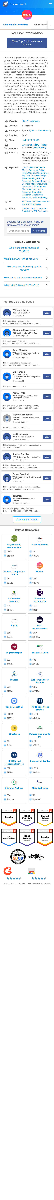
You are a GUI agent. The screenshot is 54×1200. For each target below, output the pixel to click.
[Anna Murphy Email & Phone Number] (7, 354)
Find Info (40, 230)
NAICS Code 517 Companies (35, 211)
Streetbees (14, 734)
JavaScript (27, 145)
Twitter (44, 145)
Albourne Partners (14, 788)
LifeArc (39, 571)
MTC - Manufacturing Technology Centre (39, 628)
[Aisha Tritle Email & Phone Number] (7, 397)
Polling (42, 170)
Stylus (14, 625)
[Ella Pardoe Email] (7, 377)
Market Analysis (29, 189)
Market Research (30, 170)
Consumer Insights (39, 175)
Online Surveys (39, 186)
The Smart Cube (40, 653)
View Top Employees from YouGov (27, 43)
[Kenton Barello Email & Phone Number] (7, 457)
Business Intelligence (31, 184)
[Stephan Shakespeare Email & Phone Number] (7, 333)
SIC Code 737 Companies (34, 201)
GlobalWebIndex (40, 788)
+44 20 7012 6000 (30, 140)
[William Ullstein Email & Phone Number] (7, 313)
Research (40, 167)
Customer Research (41, 181)
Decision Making (39, 197)
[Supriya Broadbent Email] (7, 418)
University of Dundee (39, 761)
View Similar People (27, 519)
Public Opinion (28, 173)
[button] (51, 25)
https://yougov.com (31, 121)
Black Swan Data (39, 544)
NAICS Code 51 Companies (34, 208)
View (47, 313)
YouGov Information (27, 33)
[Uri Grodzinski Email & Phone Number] (7, 437)
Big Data (26, 175)
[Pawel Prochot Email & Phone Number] (7, 478)
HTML (36, 145)
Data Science (42, 173)
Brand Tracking (29, 178)
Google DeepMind (14, 707)
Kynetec (14, 680)
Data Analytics (28, 167)
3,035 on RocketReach (39, 130)
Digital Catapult (14, 653)
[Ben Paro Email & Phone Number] (7, 500)
